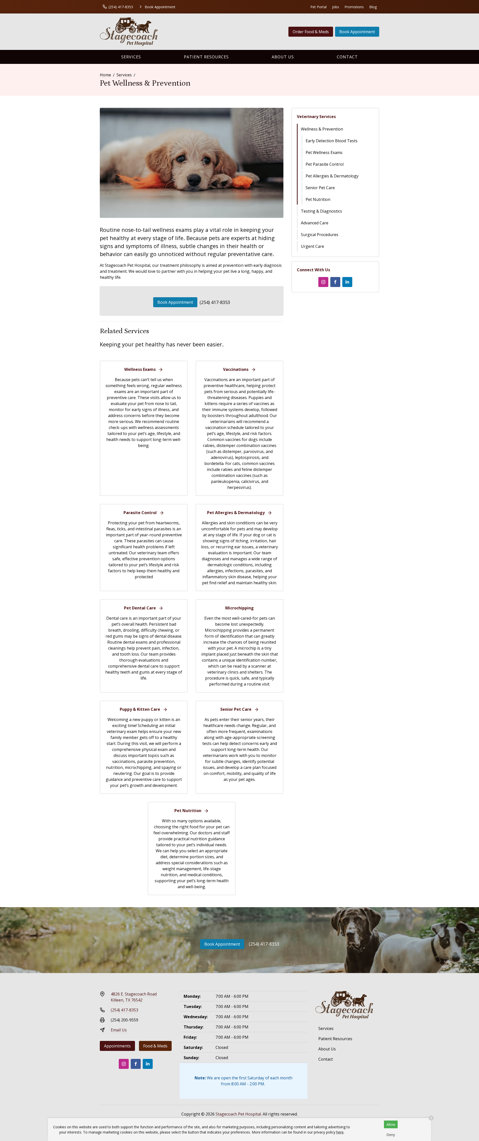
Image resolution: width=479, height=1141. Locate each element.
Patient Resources (206, 57)
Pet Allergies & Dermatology (332, 176)
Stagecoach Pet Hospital (238, 1114)
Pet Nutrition (318, 199)
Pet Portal (318, 6)
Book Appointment (357, 31)
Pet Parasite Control (325, 164)
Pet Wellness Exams (324, 152)
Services (131, 57)
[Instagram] (323, 282)
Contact (347, 57)
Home (105, 75)
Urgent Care (312, 246)
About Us (283, 57)
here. (340, 1132)
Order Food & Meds (311, 31)
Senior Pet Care (320, 187)
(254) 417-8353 (215, 302)
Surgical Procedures (319, 234)
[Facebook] (335, 282)
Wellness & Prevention (322, 129)
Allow (390, 1124)
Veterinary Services (316, 116)
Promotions (354, 6)
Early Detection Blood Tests (332, 140)
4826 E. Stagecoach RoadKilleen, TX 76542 (134, 997)
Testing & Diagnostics (321, 211)
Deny (390, 1134)
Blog (373, 6)
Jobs (335, 6)
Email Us (119, 1030)
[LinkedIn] (347, 282)
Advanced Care (314, 223)
